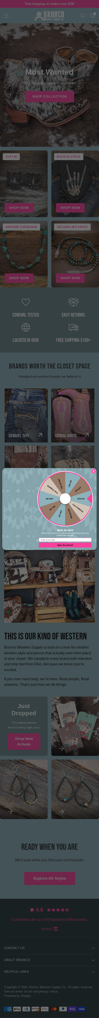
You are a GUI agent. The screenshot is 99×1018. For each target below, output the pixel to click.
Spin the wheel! (65, 545)
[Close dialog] (93, 471)
